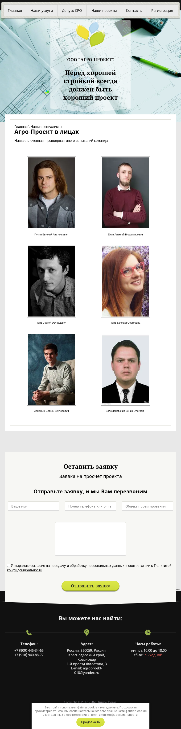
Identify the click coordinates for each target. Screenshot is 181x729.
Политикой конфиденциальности (114, 714)
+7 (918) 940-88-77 (29, 654)
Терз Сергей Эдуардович (51, 322)
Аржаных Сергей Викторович (51, 410)
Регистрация (162, 10)
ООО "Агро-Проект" (90, 59)
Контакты (134, 10)
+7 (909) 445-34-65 (29, 650)
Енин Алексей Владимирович (125, 234)
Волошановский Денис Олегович (125, 410)
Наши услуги (42, 10)
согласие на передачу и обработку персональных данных (77, 566)
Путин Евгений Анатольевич (51, 234)
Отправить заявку (90, 586)
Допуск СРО (72, 10)
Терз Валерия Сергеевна (125, 322)
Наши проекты (104, 10)
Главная (15, 10)
